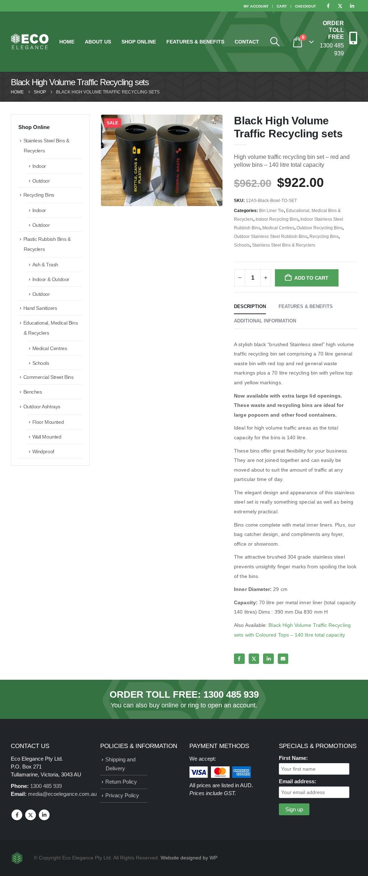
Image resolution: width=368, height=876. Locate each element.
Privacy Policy (122, 795)
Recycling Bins (324, 236)
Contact (247, 42)
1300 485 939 (231, 694)
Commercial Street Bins (48, 377)
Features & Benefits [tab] (306, 306)
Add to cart (311, 278)
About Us (98, 42)
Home (66, 42)
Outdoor (41, 181)
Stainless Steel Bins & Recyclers (283, 245)
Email (283, 658)
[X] (340, 6)
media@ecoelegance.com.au (62, 794)
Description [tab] (250, 306)
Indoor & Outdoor (50, 279)
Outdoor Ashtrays (41, 406)
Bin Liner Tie (271, 210)
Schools (242, 245)
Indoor (39, 166)
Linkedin (44, 815)
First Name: (293, 758)
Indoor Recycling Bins (277, 219)
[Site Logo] (30, 41)
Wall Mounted (46, 437)
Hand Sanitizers (40, 308)
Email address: (297, 781)
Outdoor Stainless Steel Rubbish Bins (270, 236)
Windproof (43, 451)
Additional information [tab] (265, 321)
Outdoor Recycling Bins (319, 227)
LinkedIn (268, 658)
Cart (282, 6)
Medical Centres (278, 227)
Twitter (254, 658)
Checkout (305, 6)
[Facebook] (328, 6)
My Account (256, 6)
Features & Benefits (195, 42)
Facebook (239, 658)
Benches (32, 392)
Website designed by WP (189, 858)
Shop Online (138, 42)
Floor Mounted (48, 422)
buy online (164, 705)
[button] (274, 41)
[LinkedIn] (352, 6)
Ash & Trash (45, 264)
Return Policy (121, 782)
